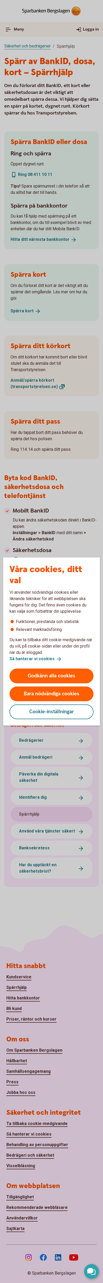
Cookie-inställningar (51, 711)
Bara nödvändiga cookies (51, 693)
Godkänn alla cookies (51, 675)
